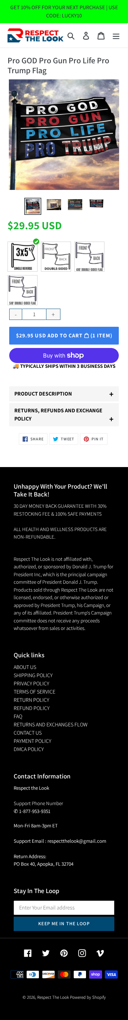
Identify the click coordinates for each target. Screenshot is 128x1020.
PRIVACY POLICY (31, 683)
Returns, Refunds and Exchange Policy (64, 415)
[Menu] (116, 35)
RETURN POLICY (31, 699)
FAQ (18, 716)
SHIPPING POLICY (33, 675)
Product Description (64, 393)
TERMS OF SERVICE (34, 691)
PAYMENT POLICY (32, 741)
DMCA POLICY (29, 749)
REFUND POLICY (31, 708)
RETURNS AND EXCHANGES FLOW (50, 724)
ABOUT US (25, 667)
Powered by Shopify (88, 997)
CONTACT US (28, 732)
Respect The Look (53, 997)
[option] (32, 206)
